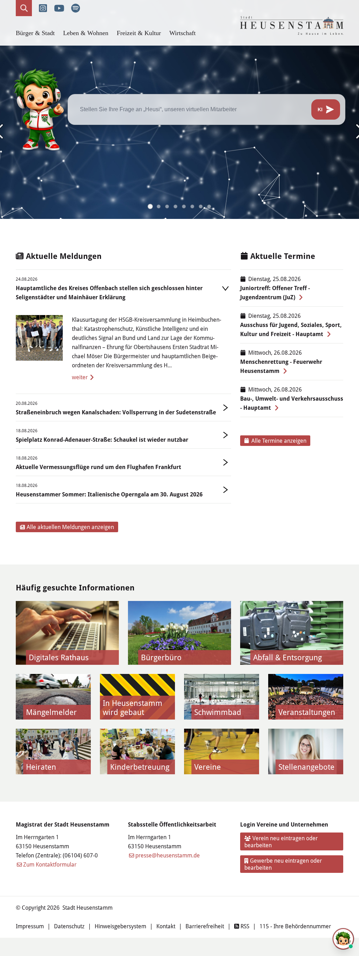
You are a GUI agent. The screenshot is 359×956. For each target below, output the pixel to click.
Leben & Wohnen (85, 32)
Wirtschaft (182, 32)
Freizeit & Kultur (139, 32)
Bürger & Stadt (35, 32)
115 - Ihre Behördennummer (295, 926)
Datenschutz (69, 926)
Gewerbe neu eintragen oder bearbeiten (283, 864)
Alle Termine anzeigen (278, 440)
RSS (244, 926)
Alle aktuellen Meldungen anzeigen (70, 526)
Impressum (30, 926)
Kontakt (165, 926)
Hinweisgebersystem (120, 926)
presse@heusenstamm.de (167, 855)
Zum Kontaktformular (49, 864)
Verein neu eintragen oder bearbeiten (281, 841)
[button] (150, 206)
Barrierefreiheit (204, 926)
